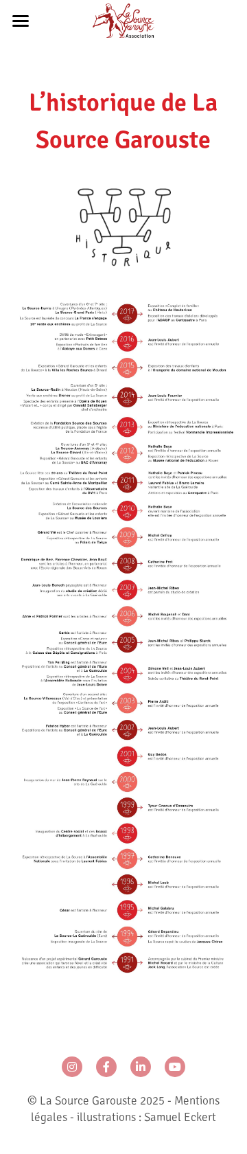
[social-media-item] (72, 1066)
